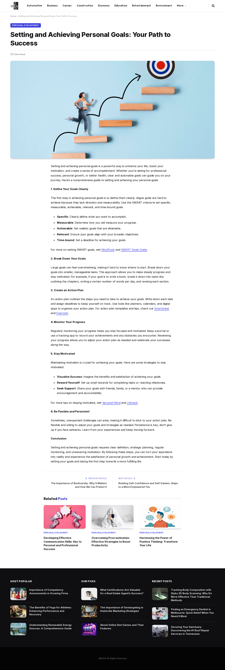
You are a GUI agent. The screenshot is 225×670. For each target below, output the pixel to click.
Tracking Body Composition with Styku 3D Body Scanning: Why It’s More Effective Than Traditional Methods (191, 595)
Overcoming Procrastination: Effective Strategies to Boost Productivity (111, 541)
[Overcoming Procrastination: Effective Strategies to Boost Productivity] (113, 517)
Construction (85, 5)
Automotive (34, 5)
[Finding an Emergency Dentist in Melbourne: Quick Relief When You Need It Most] (160, 613)
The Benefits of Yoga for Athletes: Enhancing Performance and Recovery (50, 611)
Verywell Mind (111, 402)
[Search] (213, 5)
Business (52, 5)
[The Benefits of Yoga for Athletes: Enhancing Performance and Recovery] (18, 611)
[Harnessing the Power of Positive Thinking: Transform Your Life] (161, 517)
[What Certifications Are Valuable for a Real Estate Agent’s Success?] (89, 594)
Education (120, 5)
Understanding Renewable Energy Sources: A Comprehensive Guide (50, 626)
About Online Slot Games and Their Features (122, 626)
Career (67, 5)
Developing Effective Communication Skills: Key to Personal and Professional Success (63, 543)
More (180, 5)
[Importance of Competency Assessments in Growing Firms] (18, 594)
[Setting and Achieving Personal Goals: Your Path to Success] (112, 110)
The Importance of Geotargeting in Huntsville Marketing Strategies (121, 609)
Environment (164, 5)
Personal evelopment (25, 25)
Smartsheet (161, 308)
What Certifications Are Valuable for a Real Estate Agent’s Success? (121, 591)
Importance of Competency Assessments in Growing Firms (48, 591)
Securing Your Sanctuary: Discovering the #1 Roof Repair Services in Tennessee (190, 630)
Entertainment (141, 5)
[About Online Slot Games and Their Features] (89, 629)
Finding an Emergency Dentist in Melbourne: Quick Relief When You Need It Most (192, 613)
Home (13, 16)
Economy (104, 5)
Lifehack (132, 402)
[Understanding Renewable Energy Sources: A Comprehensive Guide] (18, 629)
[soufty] (14, 6)
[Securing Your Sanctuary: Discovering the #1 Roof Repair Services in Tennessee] (160, 631)
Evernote (62, 313)
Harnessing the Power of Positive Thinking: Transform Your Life (159, 541)
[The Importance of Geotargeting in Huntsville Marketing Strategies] (89, 611)
